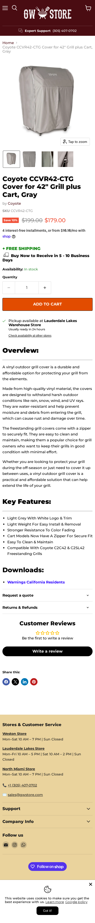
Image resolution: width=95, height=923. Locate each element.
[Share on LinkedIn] (24, 681)
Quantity (9, 277)
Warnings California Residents (36, 582)
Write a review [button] (47, 651)
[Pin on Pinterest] (34, 681)
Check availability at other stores (30, 335)
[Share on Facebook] (6, 681)
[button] (11, 159)
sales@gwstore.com (25, 795)
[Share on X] (15, 681)
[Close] (90, 884)
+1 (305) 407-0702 (22, 785)
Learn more (55, 902)
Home (8, 43)
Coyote (14, 203)
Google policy (76, 902)
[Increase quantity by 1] (45, 287)
